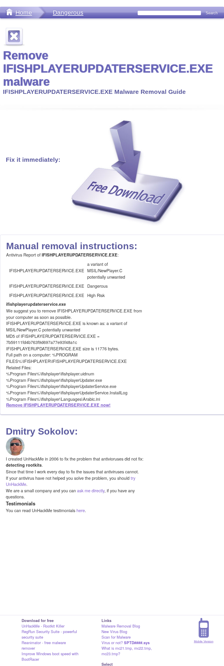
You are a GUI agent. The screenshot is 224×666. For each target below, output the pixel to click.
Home (23, 12)
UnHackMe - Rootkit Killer (43, 626)
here (80, 510)
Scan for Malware (116, 637)
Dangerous (68, 12)
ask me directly (90, 490)
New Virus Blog (114, 631)
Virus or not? (126, 642)
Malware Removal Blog (121, 626)
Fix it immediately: (33, 159)
